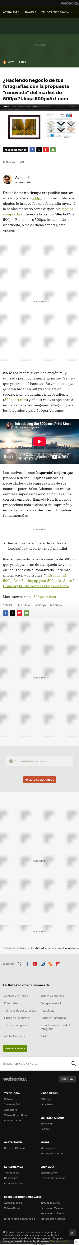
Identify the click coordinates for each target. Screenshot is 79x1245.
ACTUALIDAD (11, 12)
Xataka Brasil (12, 1208)
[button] (22, 177)
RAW (44, 1036)
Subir (64, 1079)
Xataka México (13, 1202)
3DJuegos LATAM (51, 1202)
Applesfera (10, 1109)
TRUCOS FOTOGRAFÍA (55, 12)
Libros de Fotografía (17, 1018)
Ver (41, 779)
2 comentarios (17, 149)
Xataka (8, 1099)
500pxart (59, 605)
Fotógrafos (11, 1003)
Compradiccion (13, 1183)
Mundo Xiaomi (12, 1120)
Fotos (22, 61)
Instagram (43, 963)
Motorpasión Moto (52, 1153)
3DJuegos (46, 1099)
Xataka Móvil (12, 1104)
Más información (60, 1241)
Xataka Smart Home (16, 1115)
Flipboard (46, 149)
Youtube (35, 963)
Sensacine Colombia (53, 1213)
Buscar (73, 1063)
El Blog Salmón (49, 1172)
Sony (11, 61)
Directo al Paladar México (19, 1218)
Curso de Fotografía (53, 1018)
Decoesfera (11, 1178)
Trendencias (11, 1172)
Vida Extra (47, 1104)
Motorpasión (48, 1148)
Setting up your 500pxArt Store (46, 580)
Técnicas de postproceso (20, 1010)
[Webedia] (70, 3)
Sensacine (47, 1123)
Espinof (45, 1129)
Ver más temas (15, 1048)
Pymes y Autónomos (53, 1178)
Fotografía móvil (51, 1003)
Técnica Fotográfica (16, 1025)
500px (37, 198)
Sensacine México (52, 1208)
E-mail (53, 149)
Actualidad (24, 605)
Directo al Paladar (15, 1148)
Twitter (39, 149)
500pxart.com (15, 399)
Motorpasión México (53, 1218)
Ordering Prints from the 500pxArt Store (36, 586)
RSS (50, 963)
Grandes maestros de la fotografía (56, 1027)
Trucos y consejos (52, 996)
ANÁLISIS (30, 12)
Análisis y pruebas (16, 996)
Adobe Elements (14, 1036)
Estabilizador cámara (44, 948)
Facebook (32, 149)
